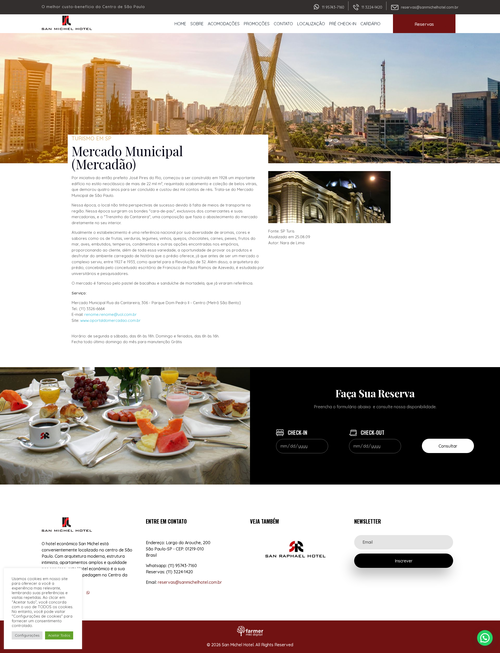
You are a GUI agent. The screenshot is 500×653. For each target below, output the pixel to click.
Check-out (371, 432)
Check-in (296, 432)
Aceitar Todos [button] (59, 635)
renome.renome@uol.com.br (110, 314)
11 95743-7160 (333, 7)
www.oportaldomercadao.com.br (110, 320)
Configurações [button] (27, 635)
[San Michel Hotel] (67, 23)
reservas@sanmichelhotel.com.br (429, 7)
